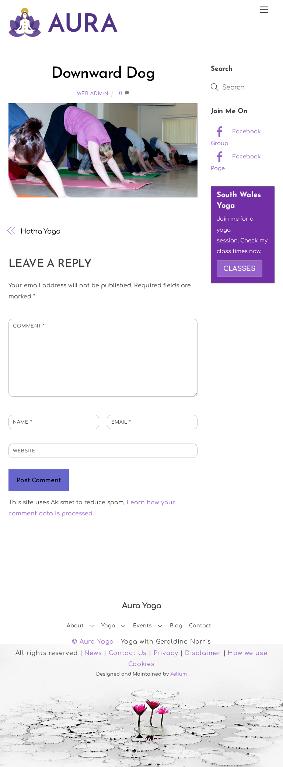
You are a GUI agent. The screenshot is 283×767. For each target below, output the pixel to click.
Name (22, 422)
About (75, 625)
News (93, 653)
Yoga (108, 625)
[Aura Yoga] (63, 33)
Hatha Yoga (40, 231)
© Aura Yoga (93, 641)
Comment (29, 326)
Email (121, 422)
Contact (200, 625)
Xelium (178, 674)
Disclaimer (203, 653)
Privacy (166, 653)
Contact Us (128, 653)
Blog (176, 625)
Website (24, 450)
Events (142, 625)
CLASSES (239, 268)
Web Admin (92, 93)
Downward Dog (103, 74)
